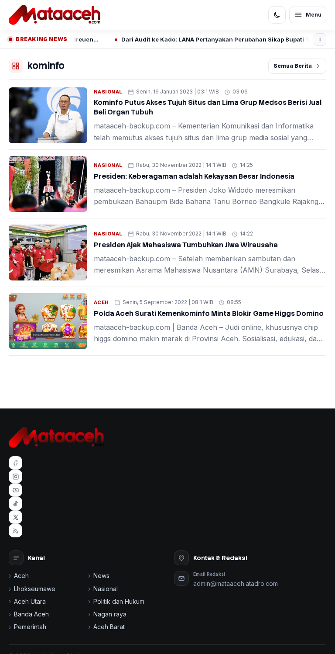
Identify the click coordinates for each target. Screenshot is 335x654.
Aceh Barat (109, 626)
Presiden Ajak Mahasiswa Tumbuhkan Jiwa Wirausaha (186, 244)
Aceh (101, 302)
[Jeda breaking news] (320, 39)
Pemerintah (30, 626)
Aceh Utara (30, 601)
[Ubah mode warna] (277, 15)
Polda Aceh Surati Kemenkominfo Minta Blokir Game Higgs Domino (209, 313)
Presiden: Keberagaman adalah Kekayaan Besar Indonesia (194, 176)
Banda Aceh (31, 614)
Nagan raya (109, 614)
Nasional (108, 92)
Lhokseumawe (34, 588)
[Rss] (15, 530)
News (101, 575)
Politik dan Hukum (118, 601)
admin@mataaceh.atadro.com (235, 583)
